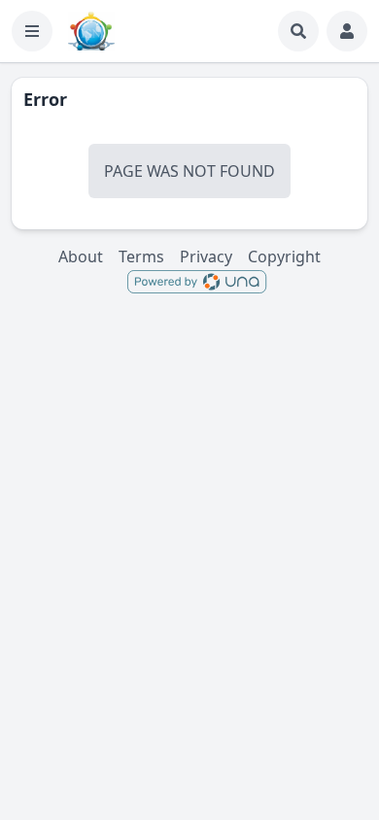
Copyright (284, 256)
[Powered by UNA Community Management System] (196, 280)
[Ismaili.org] (91, 31)
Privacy (206, 256)
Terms (141, 256)
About (80, 256)
